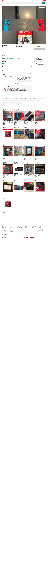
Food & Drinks (25, 227)
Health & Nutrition (26, 226)
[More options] (24, 125)
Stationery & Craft (41, 227)
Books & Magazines (41, 226)
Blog (2, 226)
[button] (9, 75)
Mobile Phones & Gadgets (34, 226)
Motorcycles (11, 227)
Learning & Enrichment (4, 234)
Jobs (2, 231)
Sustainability (17, 237)
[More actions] (44, 7)
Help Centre (10, 237)
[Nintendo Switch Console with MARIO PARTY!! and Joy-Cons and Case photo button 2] (24, 25)
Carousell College (4, 227)
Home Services (4, 233)
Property (11, 226)
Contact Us (13, 237)
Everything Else (11, 231)
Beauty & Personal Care (19, 227)
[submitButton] (43, 3)
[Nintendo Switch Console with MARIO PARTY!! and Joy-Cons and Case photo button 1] (24, 12)
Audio (32, 227)
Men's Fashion (18, 226)
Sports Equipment (41, 229)
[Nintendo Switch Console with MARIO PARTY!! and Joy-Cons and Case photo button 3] (24, 37)
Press (15, 237)
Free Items (11, 233)
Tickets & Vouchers (41, 230)
